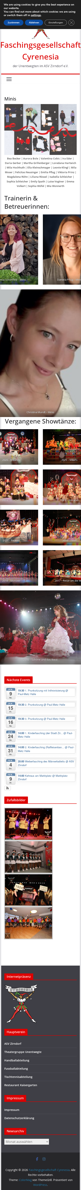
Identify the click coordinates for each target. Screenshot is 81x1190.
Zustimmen (13, 22)
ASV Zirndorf (12, 1043)
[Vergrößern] (72, 109)
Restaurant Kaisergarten (20, 1085)
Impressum (11, 1110)
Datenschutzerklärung (19, 1118)
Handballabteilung (16, 1060)
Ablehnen (34, 22)
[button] (8, 788)
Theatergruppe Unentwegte (22, 1052)
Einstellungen (56, 22)
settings (36, 15)
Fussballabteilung (16, 1068)
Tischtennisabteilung (18, 1077)
